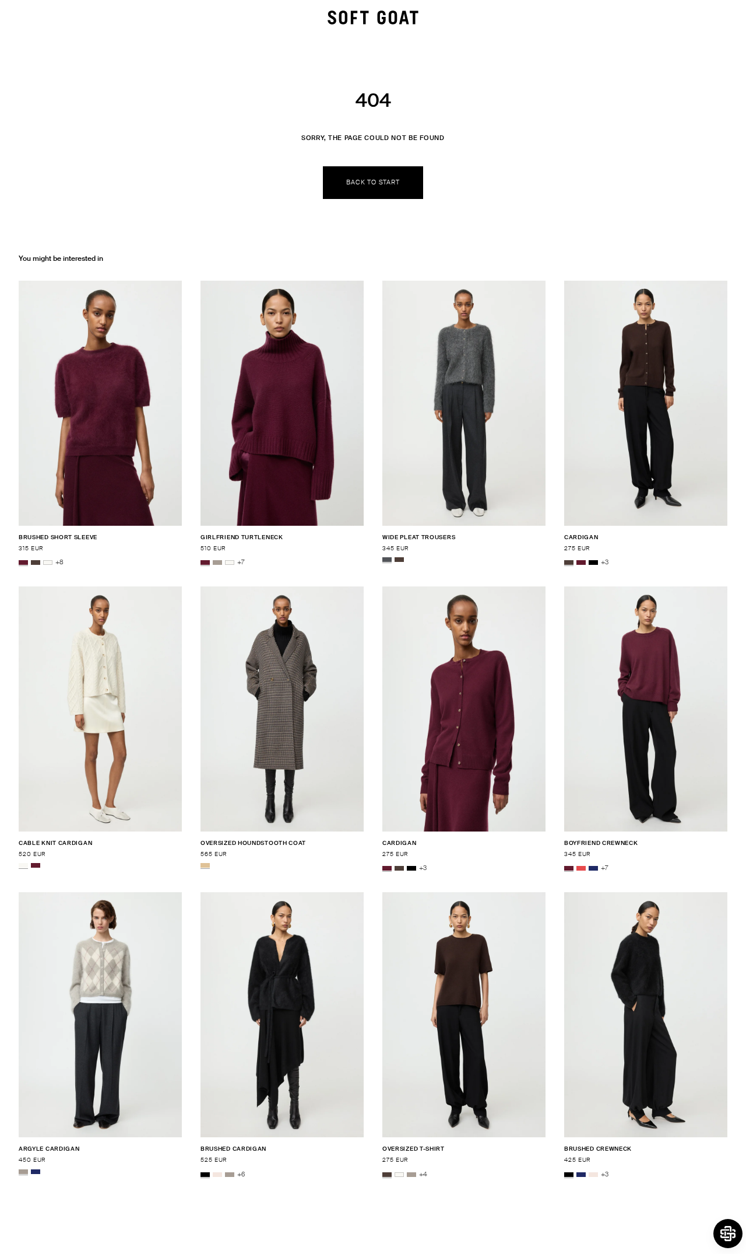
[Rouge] (581, 868)
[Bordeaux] (23, 562)
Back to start (372, 182)
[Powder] (217, 1174)
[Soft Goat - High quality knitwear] (373, 18)
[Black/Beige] (205, 865)
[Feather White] (47, 562)
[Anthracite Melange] (387, 559)
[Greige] (217, 562)
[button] (728, 1233)
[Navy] (593, 868)
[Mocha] (35, 562)
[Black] (593, 562)
